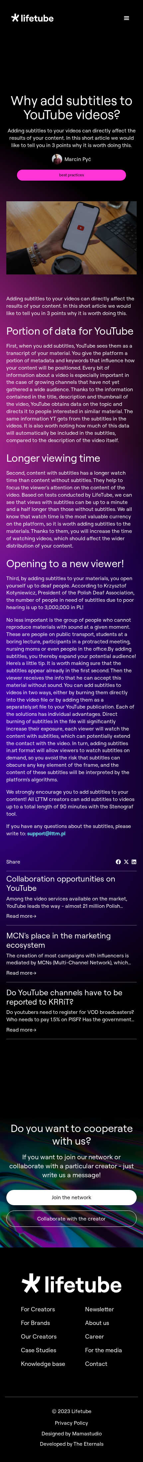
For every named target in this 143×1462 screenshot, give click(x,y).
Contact (96, 1364)
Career (94, 1337)
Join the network (71, 1197)
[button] (127, 18)
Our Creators (39, 1337)
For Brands (35, 1323)
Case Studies (38, 1350)
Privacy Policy (71, 1423)
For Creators (38, 1309)
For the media (103, 1350)
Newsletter (99, 1309)
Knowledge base (43, 1364)
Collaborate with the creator (71, 1218)
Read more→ (21, 915)
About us (97, 1323)
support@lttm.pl (46, 833)
